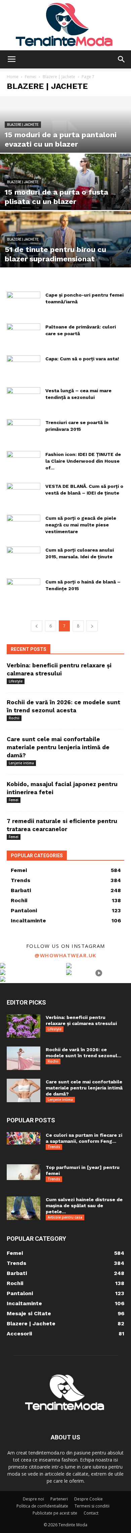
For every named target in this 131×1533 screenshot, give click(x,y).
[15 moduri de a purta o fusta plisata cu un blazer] (65, 194)
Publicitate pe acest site (55, 1513)
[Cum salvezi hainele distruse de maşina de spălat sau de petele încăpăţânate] (23, 1208)
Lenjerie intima (21, 763)
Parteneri (59, 1499)
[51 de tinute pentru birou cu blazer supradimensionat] (65, 251)
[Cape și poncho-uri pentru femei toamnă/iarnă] (23, 303)
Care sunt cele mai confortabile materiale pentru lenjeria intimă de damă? (58, 747)
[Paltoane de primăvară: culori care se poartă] (23, 335)
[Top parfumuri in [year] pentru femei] (23, 1172)
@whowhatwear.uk (65, 955)
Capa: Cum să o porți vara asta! (82, 358)
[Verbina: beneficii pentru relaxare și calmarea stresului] (23, 1026)
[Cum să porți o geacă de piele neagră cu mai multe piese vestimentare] (23, 526)
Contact (91, 1513)
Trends (54, 1146)
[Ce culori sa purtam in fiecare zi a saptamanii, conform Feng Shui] (23, 1138)
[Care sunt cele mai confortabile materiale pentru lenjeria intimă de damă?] (23, 1090)
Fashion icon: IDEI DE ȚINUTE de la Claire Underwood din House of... (83, 461)
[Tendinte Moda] (65, 25)
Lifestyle (16, 681)
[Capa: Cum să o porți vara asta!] (23, 366)
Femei (30, 77)
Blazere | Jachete (59, 77)
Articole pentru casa (65, 1217)
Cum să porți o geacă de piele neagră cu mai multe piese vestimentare (80, 524)
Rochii (14, 718)
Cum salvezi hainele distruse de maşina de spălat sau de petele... (84, 1205)
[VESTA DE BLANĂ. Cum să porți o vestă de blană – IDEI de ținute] (23, 494)
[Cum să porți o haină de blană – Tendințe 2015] (23, 590)
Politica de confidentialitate (42, 1506)
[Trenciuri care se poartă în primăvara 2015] (23, 430)
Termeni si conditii (92, 1506)
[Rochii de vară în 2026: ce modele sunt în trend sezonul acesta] (23, 1058)
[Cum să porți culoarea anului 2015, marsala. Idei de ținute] (23, 558)
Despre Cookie (88, 1499)
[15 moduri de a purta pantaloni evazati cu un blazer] (65, 136)
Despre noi (33, 1499)
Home (12, 77)
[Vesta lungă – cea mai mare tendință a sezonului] (23, 398)
